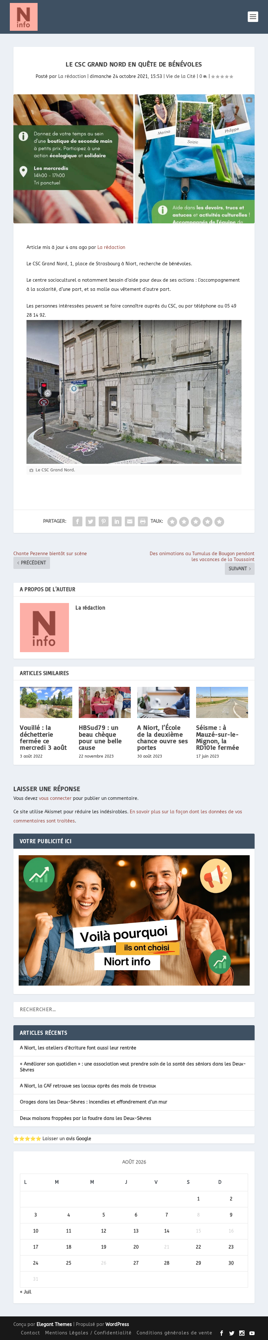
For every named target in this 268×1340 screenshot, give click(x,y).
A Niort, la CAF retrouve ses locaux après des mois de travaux (88, 1086)
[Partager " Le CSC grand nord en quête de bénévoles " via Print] (142, 521)
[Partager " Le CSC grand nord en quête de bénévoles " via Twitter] (90, 521)
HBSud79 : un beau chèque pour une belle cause (100, 737)
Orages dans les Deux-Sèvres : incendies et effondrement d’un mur (93, 1102)
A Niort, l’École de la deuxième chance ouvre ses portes (162, 737)
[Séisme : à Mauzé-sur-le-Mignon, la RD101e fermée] (222, 702)
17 (35, 1247)
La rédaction (72, 76)
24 (35, 1263)
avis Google (78, 1139)
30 (231, 1263)
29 (198, 1263)
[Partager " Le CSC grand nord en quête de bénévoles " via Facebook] (77, 521)
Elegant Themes (54, 1324)
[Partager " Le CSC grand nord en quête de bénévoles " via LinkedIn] (116, 521)
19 (103, 1247)
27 (136, 1263)
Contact (30, 1333)
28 (166, 1263)
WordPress (117, 1324)
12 (103, 1231)
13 (136, 1231)
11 (68, 1231)
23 (231, 1247)
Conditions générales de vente (174, 1333)
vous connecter (55, 798)
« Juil (25, 1292)
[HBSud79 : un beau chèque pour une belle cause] (105, 702)
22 (198, 1247)
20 (136, 1247)
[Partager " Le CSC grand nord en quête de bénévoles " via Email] (129, 521)
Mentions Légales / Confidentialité (88, 1333)
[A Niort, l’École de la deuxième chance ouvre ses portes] (163, 702)
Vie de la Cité (180, 76)
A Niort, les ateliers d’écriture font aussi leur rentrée (78, 1048)
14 (166, 1231)
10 (35, 1231)
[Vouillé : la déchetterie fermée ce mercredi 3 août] (46, 702)
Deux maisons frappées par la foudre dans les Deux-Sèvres (85, 1118)
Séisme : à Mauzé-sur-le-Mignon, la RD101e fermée (217, 737)
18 (68, 1247)
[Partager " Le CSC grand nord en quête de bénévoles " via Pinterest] (103, 521)
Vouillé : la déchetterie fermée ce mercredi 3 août (43, 737)
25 (68, 1263)
